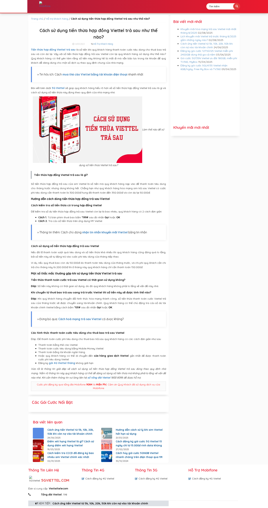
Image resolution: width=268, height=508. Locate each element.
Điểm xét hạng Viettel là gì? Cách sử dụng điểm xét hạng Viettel (70, 443)
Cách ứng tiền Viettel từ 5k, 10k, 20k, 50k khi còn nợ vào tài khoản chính (100, 503)
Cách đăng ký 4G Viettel (99, 478)
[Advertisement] (205, 98)
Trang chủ (37, 18)
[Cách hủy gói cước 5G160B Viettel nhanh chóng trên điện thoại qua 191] (106, 456)
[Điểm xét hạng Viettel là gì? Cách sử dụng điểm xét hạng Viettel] (38, 444)
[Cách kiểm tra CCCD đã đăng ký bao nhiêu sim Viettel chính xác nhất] (38, 456)
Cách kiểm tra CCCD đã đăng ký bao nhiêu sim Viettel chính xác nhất (70, 455)
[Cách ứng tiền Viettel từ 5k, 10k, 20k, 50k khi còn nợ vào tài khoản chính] (38, 433)
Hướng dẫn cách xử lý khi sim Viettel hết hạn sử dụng (139, 431)
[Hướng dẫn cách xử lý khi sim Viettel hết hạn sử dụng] (106, 433)
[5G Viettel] (45, 4)
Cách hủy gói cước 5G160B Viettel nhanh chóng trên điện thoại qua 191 (139, 455)
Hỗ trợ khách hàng (57, 18)
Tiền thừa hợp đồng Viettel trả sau (53, 49)
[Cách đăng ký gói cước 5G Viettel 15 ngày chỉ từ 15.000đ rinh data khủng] (106, 444)
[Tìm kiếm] (236, 6)
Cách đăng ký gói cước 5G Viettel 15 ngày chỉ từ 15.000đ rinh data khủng (139, 443)
